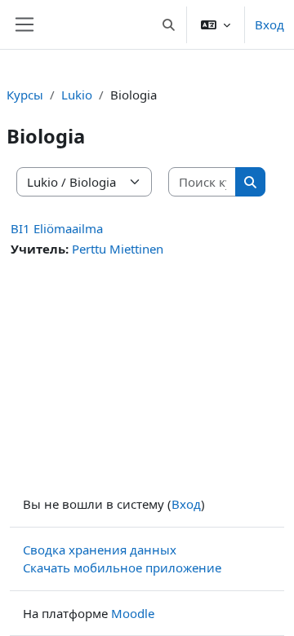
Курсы (25, 94)
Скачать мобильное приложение (122, 567)
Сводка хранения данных (99, 549)
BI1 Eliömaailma (57, 228)
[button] (169, 24)
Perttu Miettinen (117, 249)
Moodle (132, 613)
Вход (269, 24)
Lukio (76, 94)
